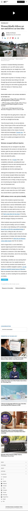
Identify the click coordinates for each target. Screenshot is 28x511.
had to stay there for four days (11, 214)
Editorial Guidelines (20, 288)
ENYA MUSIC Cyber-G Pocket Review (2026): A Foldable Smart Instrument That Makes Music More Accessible (13, 432)
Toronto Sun (19, 132)
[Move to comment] (18, 38)
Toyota (15, 159)
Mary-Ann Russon (11, 32)
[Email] (15, 38)
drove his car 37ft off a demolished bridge (12, 229)
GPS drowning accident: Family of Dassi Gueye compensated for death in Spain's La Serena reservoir (14, 104)
